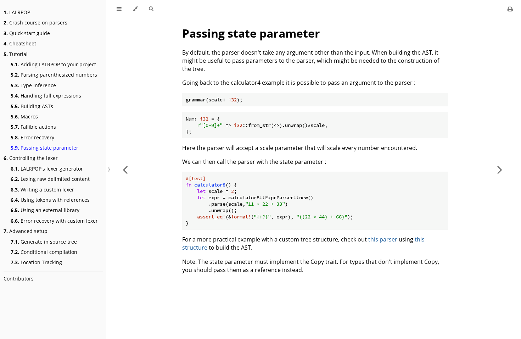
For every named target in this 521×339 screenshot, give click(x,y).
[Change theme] (135, 9)
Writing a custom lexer (42, 189)
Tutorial (16, 54)
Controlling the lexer (31, 158)
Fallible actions (33, 126)
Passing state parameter (44, 147)
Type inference (33, 85)
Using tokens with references (50, 199)
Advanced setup (25, 231)
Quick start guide (27, 33)
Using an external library (45, 210)
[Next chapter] (500, 169)
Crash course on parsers (35, 22)
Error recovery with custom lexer (54, 220)
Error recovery (32, 137)
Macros (24, 116)
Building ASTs (32, 106)
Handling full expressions (46, 95)
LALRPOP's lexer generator (47, 168)
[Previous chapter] (125, 169)
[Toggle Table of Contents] (119, 9)
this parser (382, 239)
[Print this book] (510, 9)
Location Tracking (36, 262)
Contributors (19, 278)
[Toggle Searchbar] (151, 9)
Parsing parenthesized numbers (54, 74)
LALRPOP (17, 12)
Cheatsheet (20, 43)
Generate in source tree (44, 241)
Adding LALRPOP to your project (53, 64)
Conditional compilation (44, 252)
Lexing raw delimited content (50, 179)
